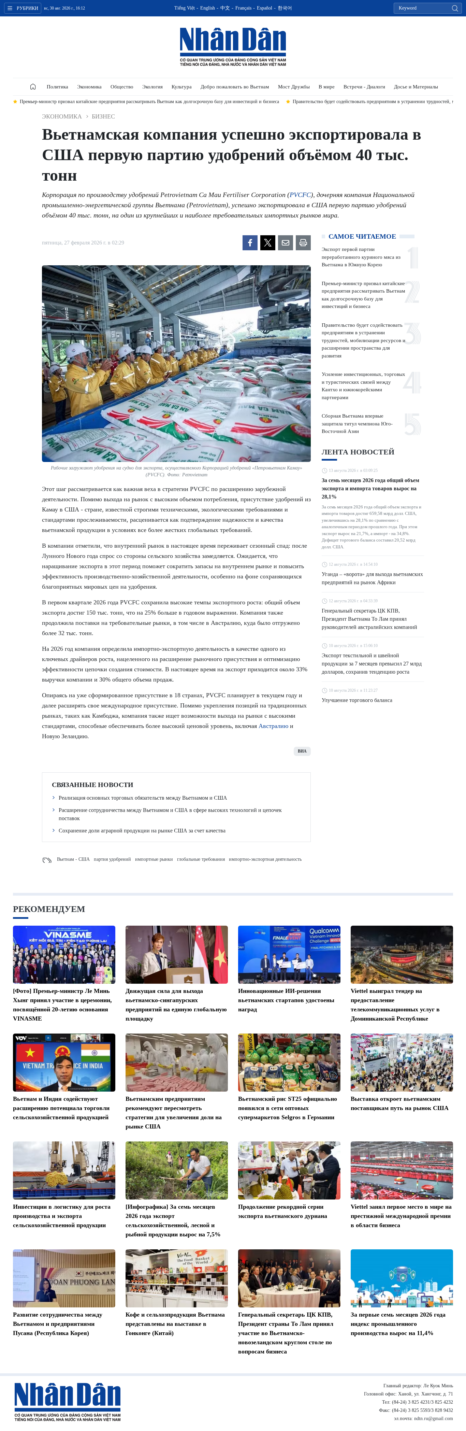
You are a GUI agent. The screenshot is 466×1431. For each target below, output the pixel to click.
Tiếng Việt (184, 8)
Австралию (273, 725)
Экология (152, 86)
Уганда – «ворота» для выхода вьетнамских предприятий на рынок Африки (372, 578)
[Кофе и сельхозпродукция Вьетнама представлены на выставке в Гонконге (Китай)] (177, 1278)
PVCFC (300, 194)
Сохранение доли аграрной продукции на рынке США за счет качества (142, 830)
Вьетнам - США (73, 859)
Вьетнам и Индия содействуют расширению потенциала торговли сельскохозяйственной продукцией (61, 1108)
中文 (225, 8)
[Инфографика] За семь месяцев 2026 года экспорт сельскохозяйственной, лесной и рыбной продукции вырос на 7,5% (173, 1220)
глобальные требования (201, 859)
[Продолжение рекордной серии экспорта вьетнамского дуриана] (289, 1170)
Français (243, 8)
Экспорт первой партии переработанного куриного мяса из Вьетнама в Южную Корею (361, 257)
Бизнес (103, 116)
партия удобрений (112, 859)
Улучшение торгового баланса (357, 700)
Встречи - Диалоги (364, 86)
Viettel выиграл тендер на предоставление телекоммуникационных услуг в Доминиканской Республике (395, 1004)
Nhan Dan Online (233, 47)
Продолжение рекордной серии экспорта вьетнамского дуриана (282, 1211)
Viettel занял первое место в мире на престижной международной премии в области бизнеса (401, 1216)
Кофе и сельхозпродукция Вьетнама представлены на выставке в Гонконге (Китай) (175, 1323)
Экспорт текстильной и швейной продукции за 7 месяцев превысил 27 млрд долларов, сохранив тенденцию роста (372, 664)
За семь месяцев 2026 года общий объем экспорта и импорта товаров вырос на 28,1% (370, 488)
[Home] (33, 86)
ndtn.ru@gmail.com (433, 1418)
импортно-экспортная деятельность (265, 859)
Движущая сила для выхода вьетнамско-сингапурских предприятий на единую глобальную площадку (176, 1004)
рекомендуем (49, 909)
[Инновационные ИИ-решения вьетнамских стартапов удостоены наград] (289, 955)
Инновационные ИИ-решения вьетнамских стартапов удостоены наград (286, 1000)
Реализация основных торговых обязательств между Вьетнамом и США (143, 798)
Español (264, 8)
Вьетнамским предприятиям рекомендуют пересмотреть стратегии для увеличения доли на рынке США (174, 1112)
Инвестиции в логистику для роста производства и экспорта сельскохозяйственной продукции (62, 1216)
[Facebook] (250, 242)
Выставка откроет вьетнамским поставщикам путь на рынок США (400, 1103)
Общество (122, 86)
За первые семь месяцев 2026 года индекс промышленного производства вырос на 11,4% (398, 1323)
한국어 (285, 8)
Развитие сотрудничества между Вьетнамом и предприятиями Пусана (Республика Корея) (57, 1323)
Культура (182, 86)
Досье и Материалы (416, 86)
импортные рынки (154, 859)
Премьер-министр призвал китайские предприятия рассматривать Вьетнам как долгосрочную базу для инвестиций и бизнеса (363, 295)
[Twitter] (267, 242)
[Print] (303, 242)
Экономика (89, 86)
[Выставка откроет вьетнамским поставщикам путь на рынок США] (402, 1063)
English (207, 8)
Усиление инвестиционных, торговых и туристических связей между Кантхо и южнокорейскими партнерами (363, 385)
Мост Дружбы (294, 86)
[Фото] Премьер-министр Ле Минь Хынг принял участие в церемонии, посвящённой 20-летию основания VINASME (62, 1004)
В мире (327, 86)
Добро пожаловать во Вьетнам (235, 86)
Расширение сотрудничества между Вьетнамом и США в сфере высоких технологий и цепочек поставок (170, 814)
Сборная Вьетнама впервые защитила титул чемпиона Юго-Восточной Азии (357, 423)
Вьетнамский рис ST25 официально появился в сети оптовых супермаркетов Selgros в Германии (287, 1108)
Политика (57, 86)
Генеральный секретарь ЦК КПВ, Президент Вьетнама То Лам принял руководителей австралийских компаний (369, 619)
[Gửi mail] (285, 242)
